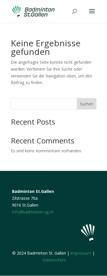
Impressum (80, 253)
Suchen (86, 104)
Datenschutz (54, 260)
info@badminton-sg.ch (33, 212)
